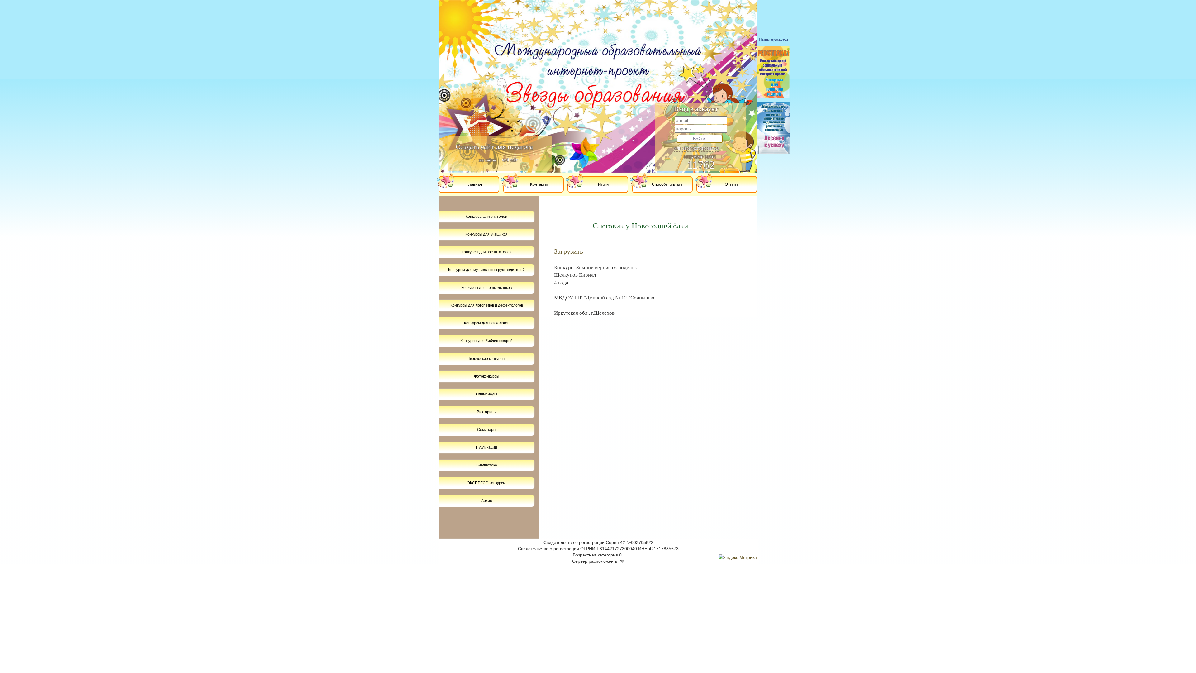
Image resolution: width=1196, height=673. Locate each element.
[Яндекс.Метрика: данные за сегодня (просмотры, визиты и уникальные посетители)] (738, 557)
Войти (699, 138)
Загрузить (568, 251)
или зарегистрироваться (696, 148)
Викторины (486, 412)
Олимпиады (486, 394)
